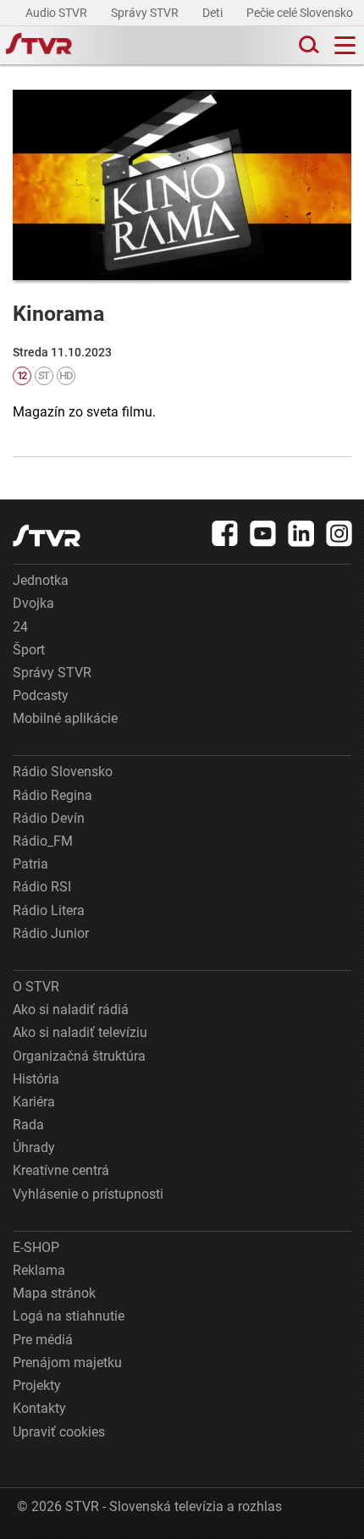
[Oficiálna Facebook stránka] (225, 533)
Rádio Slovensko (63, 772)
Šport (29, 650)
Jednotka (41, 580)
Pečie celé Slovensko (301, 12)
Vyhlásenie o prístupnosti (88, 1194)
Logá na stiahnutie (68, 1316)
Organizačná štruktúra (79, 1056)
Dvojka (33, 603)
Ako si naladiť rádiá (71, 1009)
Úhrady (34, 1147)
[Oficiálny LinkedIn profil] (301, 533)
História (36, 1079)
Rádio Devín (49, 818)
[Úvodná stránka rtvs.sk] (39, 45)
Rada (28, 1125)
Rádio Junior (51, 933)
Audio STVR (57, 12)
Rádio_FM (43, 841)
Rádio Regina (52, 795)
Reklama (39, 1270)
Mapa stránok (54, 1293)
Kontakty (39, 1408)
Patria (30, 864)
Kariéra (34, 1102)
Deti (213, 12)
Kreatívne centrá (61, 1170)
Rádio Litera (49, 910)
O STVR (36, 987)
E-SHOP (36, 1247)
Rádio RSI (42, 887)
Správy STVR (146, 12)
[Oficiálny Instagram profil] (339, 533)
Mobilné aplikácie (65, 718)
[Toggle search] (307, 45)
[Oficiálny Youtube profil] (263, 533)
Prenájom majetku (67, 1362)
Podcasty (41, 695)
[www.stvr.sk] (46, 535)
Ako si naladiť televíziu (80, 1032)
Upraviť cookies (59, 1432)
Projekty (37, 1385)
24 (20, 627)
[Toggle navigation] (345, 45)
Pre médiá (43, 1340)
